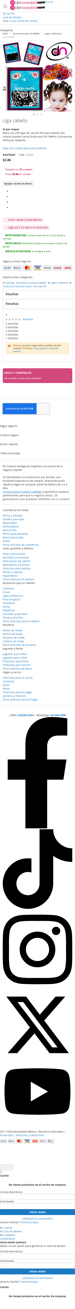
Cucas (6, 592)
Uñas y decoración (14, 554)
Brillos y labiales (13, 515)
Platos (6, 688)
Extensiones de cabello (17, 561)
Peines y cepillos (13, 572)
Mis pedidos (7, 1235)
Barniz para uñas (13, 537)
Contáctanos (7, 1238)
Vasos (6, 685)
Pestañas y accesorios (16, 557)
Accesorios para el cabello (26, 33)
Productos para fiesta (16, 661)
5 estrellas (12, 323)
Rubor (6, 541)
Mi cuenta (6, 1227)
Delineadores (11, 526)
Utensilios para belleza (17, 568)
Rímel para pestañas (15, 533)
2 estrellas (12, 334)
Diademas (9, 610)
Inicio (5, 33)
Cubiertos (9, 681)
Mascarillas (10, 530)
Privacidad (6, 1135)
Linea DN (41, 286)
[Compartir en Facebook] (11, 191)
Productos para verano (16, 665)
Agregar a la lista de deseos (18, 183)
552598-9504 (25, 715)
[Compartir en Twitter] (11, 202)
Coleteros (8, 588)
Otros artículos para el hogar (20, 699)
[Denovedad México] (27, 5)
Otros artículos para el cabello (21, 621)
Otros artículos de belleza (18, 579)
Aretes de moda (12, 630)
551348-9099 (58, 715)
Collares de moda (13, 641)
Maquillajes (10, 523)
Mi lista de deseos (11, 1231)
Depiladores (10, 575)
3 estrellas (12, 331)
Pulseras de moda (14, 637)
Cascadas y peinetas (15, 614)
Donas (6, 606)
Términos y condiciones (30, 1135)
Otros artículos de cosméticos (21, 544)
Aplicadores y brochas (16, 564)
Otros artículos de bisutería (19, 645)
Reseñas (12, 294)
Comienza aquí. (29, 1222)
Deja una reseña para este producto (25, 148)
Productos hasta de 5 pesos (18, 286)
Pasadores (9, 603)
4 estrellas (12, 327)
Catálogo (10, 282)
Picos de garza (11, 599)
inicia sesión (39, 348)
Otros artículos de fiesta (17, 668)
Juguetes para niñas (15, 657)
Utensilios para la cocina (18, 677)
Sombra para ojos (13, 519)
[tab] (37, 294)
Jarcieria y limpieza (14, 696)
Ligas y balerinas (13, 595)
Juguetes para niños (15, 654)
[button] (34, 114)
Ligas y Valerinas (52, 33)
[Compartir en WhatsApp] (11, 196)
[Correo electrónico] (11, 207)
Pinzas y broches (13, 617)
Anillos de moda (12, 634)
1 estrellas (12, 338)
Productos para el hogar (17, 692)
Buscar (49, 1)
